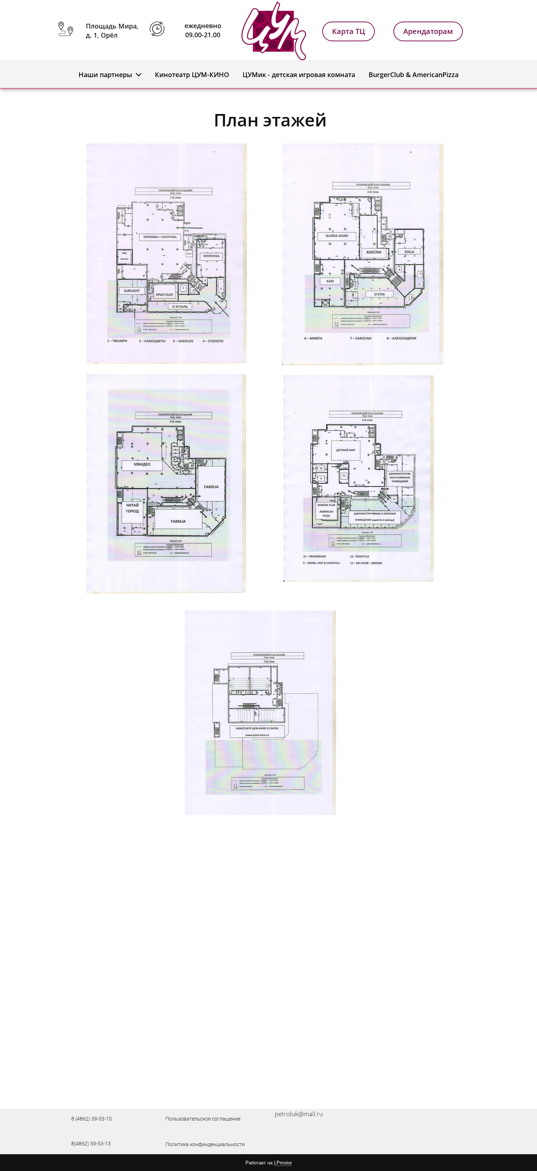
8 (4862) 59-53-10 (91, 1119)
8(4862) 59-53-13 (91, 1144)
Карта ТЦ (348, 31)
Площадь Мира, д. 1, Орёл (112, 30)
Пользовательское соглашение (202, 1119)
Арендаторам (428, 31)
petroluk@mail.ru (299, 1114)
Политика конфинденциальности (205, 1144)
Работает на (268, 1163)
